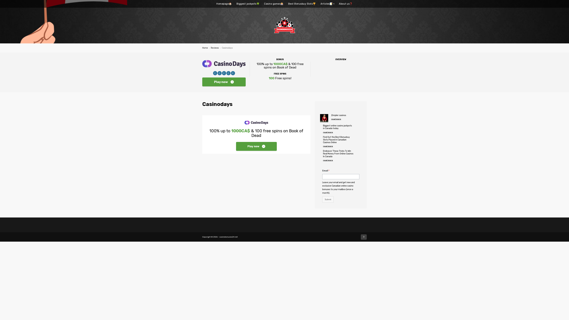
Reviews (215, 48)
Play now (221, 82)
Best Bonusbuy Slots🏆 (302, 3)
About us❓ (346, 3)
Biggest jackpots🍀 (248, 3)
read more (336, 119)
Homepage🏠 (224, 3)
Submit (328, 199)
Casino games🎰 (274, 3)
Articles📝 (327, 3)
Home (205, 48)
